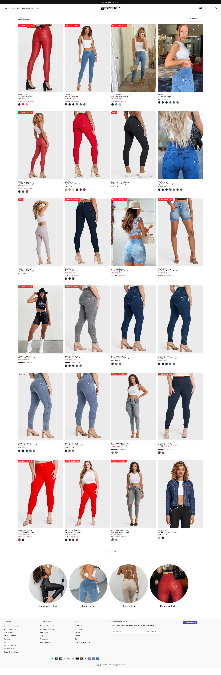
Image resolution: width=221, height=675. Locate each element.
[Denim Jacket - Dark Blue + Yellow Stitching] (163, 538)
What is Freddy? (10, 629)
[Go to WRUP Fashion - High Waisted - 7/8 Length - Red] (87, 145)
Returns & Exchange (47, 626)
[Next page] (115, 551)
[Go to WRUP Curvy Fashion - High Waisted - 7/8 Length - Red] (40, 494)
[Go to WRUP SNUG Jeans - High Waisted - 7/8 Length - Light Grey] (40, 232)
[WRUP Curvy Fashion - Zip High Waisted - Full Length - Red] (163, 453)
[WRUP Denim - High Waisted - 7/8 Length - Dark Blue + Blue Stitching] (163, 189)
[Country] (200, 8)
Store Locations (10, 636)
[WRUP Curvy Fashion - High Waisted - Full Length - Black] (66, 540)
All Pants (78, 629)
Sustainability (9, 632)
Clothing (15, 8)
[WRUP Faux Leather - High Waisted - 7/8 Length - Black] (19, 191)
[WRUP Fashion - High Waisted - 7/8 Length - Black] (77, 189)
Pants (6, 8)
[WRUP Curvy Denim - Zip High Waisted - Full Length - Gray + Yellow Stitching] (81, 366)
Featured (193, 18)
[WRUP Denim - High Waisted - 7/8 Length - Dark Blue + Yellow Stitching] (166, 189)
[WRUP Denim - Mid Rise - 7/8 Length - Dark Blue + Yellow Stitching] (73, 104)
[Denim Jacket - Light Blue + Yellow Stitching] (159, 538)
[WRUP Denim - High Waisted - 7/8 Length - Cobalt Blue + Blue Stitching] (170, 189)
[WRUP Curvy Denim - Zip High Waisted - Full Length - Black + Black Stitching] (66, 366)
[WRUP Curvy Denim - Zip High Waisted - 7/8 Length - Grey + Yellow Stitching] (120, 364)
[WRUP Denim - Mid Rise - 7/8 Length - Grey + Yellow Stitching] (84, 104)
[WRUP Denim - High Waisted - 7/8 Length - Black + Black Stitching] (159, 189)
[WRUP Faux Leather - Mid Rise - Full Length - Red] (23, 104)
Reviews (7, 639)
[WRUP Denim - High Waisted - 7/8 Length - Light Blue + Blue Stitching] (174, 189)
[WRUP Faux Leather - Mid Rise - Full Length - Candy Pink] (27, 104)
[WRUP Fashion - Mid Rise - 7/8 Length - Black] (66, 278)
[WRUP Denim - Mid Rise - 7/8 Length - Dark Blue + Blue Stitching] (69, 104)
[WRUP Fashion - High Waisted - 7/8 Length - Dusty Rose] (66, 189)
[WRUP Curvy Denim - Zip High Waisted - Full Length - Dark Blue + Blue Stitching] (69, 366)
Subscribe (152, 632)
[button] (205, 8)
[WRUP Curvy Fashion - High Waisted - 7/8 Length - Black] (23, 540)
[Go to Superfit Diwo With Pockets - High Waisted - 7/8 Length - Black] (133, 145)
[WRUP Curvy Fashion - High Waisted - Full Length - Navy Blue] (73, 540)
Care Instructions (46, 642)
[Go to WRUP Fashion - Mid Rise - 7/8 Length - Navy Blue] (87, 232)
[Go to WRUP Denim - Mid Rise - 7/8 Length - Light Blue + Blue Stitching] (87, 58)
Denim (77, 632)
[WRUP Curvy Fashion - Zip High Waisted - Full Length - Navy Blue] (159, 453)
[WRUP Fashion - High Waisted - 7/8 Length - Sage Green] (69, 189)
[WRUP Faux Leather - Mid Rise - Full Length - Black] (19, 104)
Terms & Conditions (11, 652)
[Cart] (216, 8)
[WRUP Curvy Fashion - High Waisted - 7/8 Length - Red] (19, 540)
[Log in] (210, 8)
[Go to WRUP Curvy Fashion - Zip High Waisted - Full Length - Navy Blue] (180, 407)
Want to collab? (10, 645)
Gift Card (78, 626)
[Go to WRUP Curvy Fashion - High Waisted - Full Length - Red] (87, 494)
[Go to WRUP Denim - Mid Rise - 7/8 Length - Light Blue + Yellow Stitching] (180, 58)
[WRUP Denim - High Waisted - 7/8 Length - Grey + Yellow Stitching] (181, 189)
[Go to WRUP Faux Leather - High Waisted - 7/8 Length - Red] (40, 145)
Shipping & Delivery (47, 629)
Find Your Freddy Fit (82, 642)
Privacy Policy (9, 649)
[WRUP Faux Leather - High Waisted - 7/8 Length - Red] (27, 191)
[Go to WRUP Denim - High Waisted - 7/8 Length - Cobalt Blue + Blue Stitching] (180, 145)
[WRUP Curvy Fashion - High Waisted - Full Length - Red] (77, 540)
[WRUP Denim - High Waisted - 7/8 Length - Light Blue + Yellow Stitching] (177, 189)
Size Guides (44, 632)
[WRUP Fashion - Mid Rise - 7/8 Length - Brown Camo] (69, 278)
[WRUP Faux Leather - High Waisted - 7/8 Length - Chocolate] (23, 191)
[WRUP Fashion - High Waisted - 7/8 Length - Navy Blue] (81, 189)
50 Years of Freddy (11, 626)
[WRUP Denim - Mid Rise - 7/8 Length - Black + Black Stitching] (66, 104)
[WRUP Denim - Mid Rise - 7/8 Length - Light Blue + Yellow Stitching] (81, 104)
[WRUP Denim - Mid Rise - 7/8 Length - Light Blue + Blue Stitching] (77, 104)
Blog (5, 642)
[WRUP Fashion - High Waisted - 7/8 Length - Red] (84, 189)
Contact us (44, 639)
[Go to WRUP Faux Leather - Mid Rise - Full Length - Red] (40, 58)
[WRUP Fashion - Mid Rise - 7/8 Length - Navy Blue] (73, 278)
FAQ (41, 636)
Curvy (77, 639)
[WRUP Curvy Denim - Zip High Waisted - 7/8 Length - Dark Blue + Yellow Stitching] (112, 364)
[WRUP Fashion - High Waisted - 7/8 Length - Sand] (73, 189)
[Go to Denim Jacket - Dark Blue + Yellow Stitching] (180, 494)
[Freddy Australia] (110, 8)
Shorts (77, 636)
